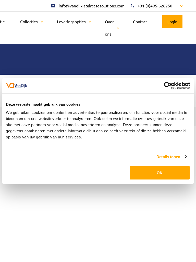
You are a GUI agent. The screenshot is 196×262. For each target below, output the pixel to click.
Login (172, 21)
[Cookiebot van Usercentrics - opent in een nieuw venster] (167, 86)
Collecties (29, 21)
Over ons (109, 27)
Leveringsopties (71, 21)
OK (160, 172)
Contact (140, 21)
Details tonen (168, 157)
